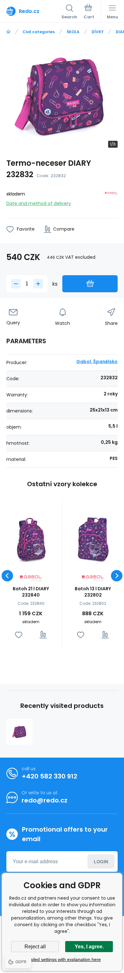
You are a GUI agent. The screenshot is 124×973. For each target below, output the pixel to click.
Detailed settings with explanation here (62, 959)
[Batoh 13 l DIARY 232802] (92, 539)
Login (101, 861)
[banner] (33, 11)
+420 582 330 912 (49, 776)
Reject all (35, 946)
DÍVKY (98, 31)
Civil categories (39, 31)
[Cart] (89, 12)
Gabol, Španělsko (97, 361)
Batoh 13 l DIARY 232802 (93, 592)
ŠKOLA (73, 31)
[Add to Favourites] (18, 634)
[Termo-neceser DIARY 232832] (19, 732)
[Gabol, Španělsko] (111, 198)
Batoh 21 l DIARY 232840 (31, 592)
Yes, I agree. (89, 946)
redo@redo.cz (44, 800)
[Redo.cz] (8, 32)
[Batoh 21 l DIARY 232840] (30, 539)
